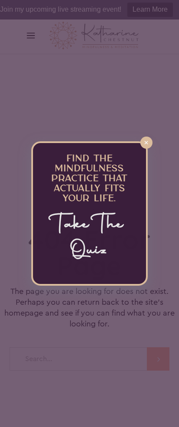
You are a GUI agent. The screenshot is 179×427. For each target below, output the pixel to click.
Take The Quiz (89, 238)
